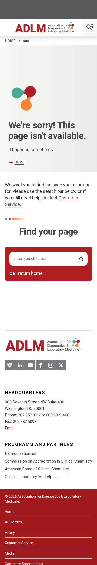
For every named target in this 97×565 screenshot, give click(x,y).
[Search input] (48, 259)
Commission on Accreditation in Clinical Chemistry (48, 461)
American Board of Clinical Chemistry (37, 469)
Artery (10, 533)
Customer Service (19, 543)
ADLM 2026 (14, 522)
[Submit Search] (81, 259)
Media (10, 553)
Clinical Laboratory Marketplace (32, 476)
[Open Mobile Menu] (90, 27)
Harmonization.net (20, 453)
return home (30, 273)
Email (9, 428)
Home (10, 41)
